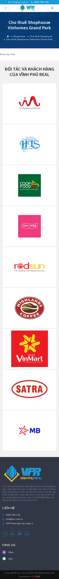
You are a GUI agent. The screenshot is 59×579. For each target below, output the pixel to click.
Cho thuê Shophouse (41, 36)
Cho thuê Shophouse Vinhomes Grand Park (29, 39)
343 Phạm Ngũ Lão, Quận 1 (19, 523)
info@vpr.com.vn (19, 2)
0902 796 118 (13, 515)
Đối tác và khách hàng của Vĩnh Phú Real (29, 71)
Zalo (10, 559)
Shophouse (19, 36)
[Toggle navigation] (5, 8)
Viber (11, 552)
